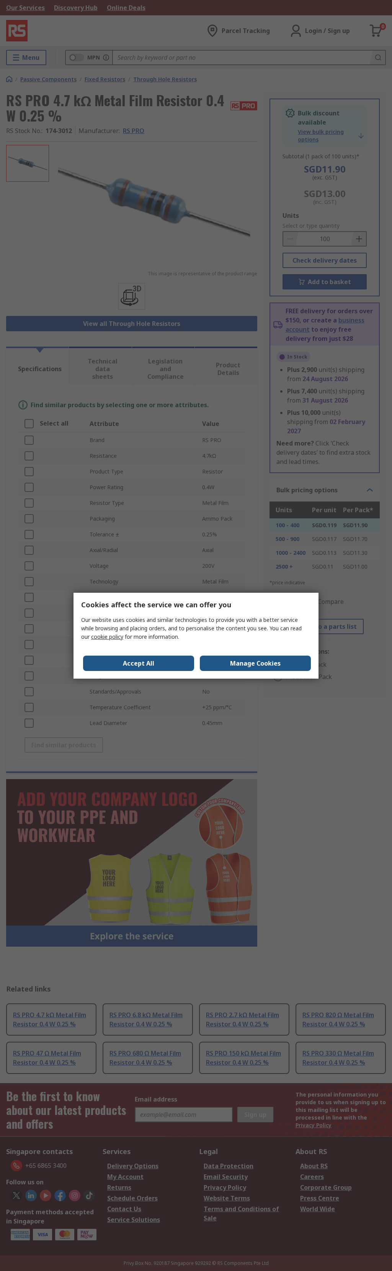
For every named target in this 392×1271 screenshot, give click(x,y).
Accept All (138, 663)
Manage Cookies (255, 663)
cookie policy (107, 636)
